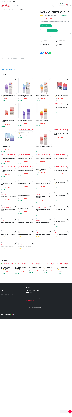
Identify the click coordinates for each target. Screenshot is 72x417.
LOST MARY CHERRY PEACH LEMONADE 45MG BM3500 (43, 210)
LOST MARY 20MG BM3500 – (48, 267)
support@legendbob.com (30, 300)
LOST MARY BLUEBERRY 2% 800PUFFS (42, 222)
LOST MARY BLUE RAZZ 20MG (41, 169)
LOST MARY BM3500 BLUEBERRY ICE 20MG (25, 222)
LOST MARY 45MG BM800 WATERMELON (25, 246)
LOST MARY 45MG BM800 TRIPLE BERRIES (8, 95)
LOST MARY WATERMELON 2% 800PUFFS (25, 183)
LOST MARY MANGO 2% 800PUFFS (24, 195)
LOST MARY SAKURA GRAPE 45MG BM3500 (61, 95)
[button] (3, 43)
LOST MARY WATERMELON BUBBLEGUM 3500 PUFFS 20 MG (8, 121)
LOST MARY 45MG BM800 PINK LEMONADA (43, 183)
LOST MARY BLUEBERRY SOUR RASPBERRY (43, 158)
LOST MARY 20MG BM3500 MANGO (35, 267)
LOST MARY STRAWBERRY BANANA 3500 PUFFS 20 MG (43, 197)
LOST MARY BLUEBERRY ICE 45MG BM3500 (8, 222)
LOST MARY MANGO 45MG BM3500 (24, 132)
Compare (16, 81)
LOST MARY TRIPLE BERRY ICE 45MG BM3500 (8, 158)
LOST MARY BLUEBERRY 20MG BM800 (60, 170)
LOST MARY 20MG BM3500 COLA (8, 67)
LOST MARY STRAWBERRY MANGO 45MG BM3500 (8, 184)
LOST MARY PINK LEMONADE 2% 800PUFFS (25, 170)
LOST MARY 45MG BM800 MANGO (59, 195)
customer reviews (48, 15)
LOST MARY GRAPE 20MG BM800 (8, 69)
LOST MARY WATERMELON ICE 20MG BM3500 (8, 196)
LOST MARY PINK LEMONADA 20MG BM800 (8, 234)
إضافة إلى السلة (53, 30)
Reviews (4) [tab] (23, 58)
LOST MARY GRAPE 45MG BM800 (59, 182)
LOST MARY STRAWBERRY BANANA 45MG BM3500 (61, 134)
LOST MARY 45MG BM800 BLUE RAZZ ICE (25, 95)
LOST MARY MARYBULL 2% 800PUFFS (7, 246)
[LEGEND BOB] (5, 5)
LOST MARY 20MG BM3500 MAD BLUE (62, 268)
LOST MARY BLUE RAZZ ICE (5, 146)
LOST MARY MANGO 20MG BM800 (42, 120)
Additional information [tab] (13, 58)
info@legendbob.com (4, 297)
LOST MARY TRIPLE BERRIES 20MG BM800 (25, 120)
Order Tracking (9, 1)
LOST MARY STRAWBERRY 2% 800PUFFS (25, 158)
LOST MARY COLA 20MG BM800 (8, 66)
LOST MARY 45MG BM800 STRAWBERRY (60, 158)
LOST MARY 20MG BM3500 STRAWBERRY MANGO (5, 268)
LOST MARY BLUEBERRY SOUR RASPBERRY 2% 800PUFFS (9, 210)
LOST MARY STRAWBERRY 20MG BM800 (43, 234)
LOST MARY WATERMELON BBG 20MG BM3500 (44, 146)
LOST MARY (12, 9)
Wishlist (14, 1)
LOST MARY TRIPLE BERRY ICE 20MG (24, 234)
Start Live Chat (54, 38)
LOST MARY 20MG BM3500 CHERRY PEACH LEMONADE (21, 268)
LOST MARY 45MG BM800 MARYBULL (42, 95)
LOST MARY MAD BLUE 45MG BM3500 (60, 209)
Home (2, 9)
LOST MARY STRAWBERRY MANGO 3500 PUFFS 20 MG (7, 171)
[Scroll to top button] (69, 414)
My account (3, 1)
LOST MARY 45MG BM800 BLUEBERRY (60, 234)
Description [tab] (3, 58)
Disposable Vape (6, 9)
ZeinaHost (20, 313)
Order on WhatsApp (47, 25)
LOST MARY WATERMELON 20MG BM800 (60, 107)
